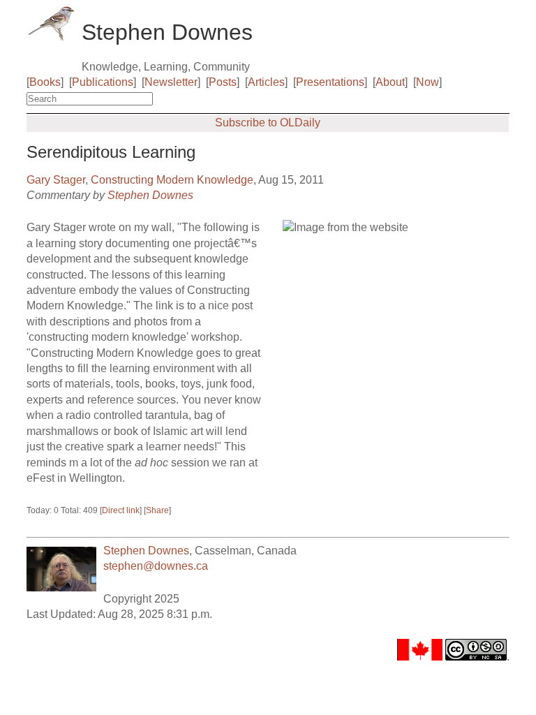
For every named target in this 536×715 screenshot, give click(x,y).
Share (157, 510)
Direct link (121, 510)
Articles (266, 82)
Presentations (330, 82)
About (390, 82)
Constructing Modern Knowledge (172, 180)
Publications (102, 82)
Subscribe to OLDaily (267, 122)
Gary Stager (56, 180)
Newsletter (171, 82)
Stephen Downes (150, 195)
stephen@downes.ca (155, 566)
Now (427, 82)
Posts (223, 82)
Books (45, 82)
